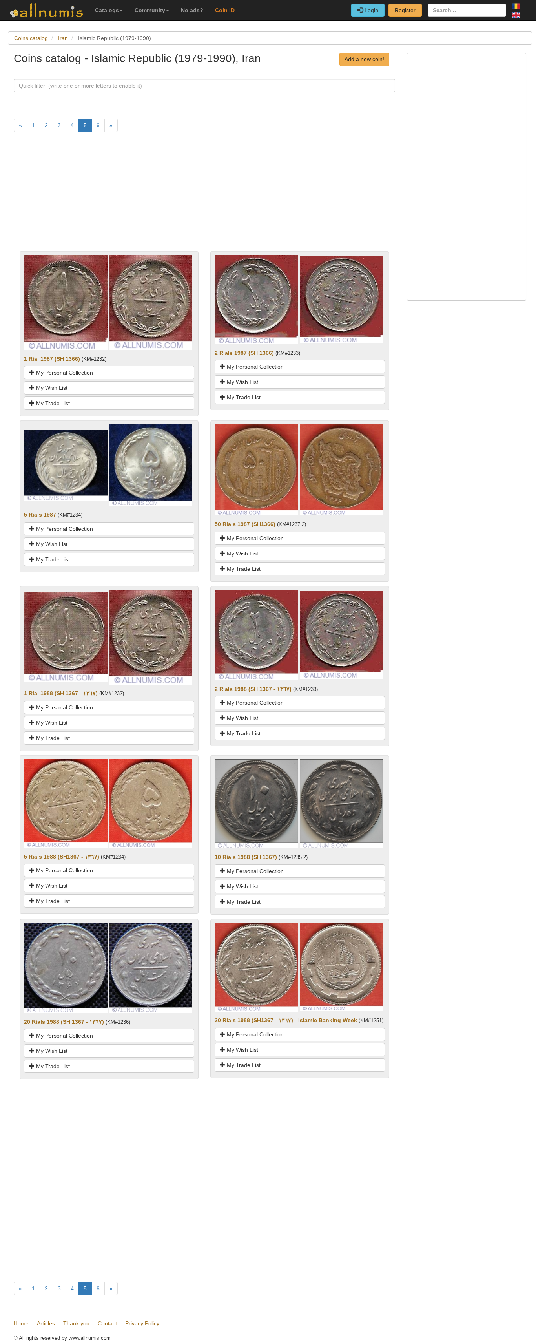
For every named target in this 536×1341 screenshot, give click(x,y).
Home (21, 1323)
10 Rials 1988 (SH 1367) (246, 857)
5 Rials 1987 (40, 515)
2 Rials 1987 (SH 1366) (244, 353)
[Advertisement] (204, 196)
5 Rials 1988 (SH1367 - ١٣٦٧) (61, 856)
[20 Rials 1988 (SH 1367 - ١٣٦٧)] (66, 967)
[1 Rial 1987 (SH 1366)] (66, 302)
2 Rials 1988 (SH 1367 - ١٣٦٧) (253, 689)
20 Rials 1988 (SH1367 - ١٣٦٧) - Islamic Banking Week (286, 1020)
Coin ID (225, 10)
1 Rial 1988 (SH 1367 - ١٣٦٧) (61, 693)
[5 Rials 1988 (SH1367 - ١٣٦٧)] (66, 803)
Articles (46, 1323)
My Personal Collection (64, 372)
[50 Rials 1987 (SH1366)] (256, 469)
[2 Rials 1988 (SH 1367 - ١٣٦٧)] (256, 634)
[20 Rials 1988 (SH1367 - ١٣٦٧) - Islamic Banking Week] (256, 967)
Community (150, 10)
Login (370, 10)
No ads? (192, 10)
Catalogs (107, 10)
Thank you (76, 1323)
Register (405, 10)
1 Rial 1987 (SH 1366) (52, 359)
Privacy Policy (142, 1323)
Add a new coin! (364, 59)
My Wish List (51, 388)
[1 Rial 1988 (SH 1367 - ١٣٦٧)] (66, 637)
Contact (107, 1323)
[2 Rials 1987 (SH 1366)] (256, 299)
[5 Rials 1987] (66, 465)
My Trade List (52, 403)
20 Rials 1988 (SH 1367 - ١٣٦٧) (64, 1022)
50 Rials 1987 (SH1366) (245, 524)
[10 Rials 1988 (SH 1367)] (256, 803)
